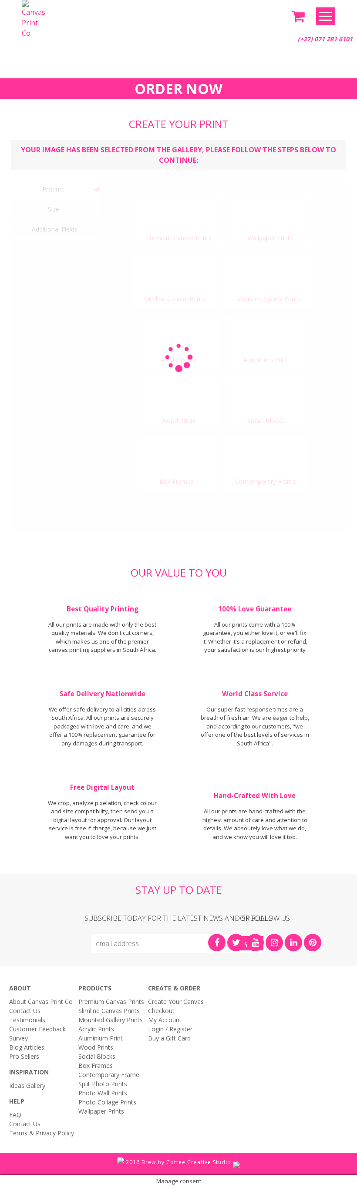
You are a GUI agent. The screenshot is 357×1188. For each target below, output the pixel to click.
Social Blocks (96, 1056)
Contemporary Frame (108, 1075)
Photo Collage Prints (107, 1102)
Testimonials (27, 1020)
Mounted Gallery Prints (110, 1020)
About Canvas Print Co (41, 1001)
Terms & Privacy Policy (41, 1133)
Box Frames (95, 1065)
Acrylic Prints (96, 1029)
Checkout (161, 1011)
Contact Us (24, 1011)
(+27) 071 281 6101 (325, 39)
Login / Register (170, 1029)
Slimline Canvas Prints (109, 1011)
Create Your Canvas (176, 1001)
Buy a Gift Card (169, 1038)
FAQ (15, 1115)
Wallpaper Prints (101, 1111)
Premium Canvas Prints (111, 1001)
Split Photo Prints (102, 1084)
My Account (165, 1020)
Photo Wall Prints (102, 1093)
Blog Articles (26, 1047)
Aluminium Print (100, 1038)
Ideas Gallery (27, 1085)
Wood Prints (95, 1047)
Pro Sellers (24, 1056)
